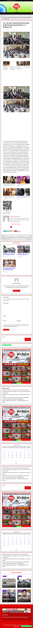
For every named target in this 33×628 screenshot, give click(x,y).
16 (28, 453)
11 (8, 453)
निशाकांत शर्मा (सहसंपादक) (6, 29)
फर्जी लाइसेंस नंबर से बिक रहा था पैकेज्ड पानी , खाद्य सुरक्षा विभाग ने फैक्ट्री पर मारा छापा (23, 254)
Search (3, 336)
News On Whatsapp (7, 345)
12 (12, 453)
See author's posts (16, 224)
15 (24, 453)
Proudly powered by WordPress (10, 625)
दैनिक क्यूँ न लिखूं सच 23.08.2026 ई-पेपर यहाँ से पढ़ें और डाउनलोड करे (15, 390)
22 (24, 455)
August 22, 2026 (5, 256)
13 (16, 453)
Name (5, 316)
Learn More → (16, 290)
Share (18, 231)
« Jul (16, 463)
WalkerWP (16, 626)
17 (4, 455)
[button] (26, 626)
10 (4, 453)
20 (16, 455)
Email (5, 320)
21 (20, 455)
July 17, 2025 (11, 29)
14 (20, 453)
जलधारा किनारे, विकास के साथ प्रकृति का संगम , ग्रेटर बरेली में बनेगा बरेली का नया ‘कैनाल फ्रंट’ (9, 254)
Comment (6, 303)
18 (8, 455)
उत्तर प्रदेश (14, 29)
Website (19, 320)
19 (12, 455)
